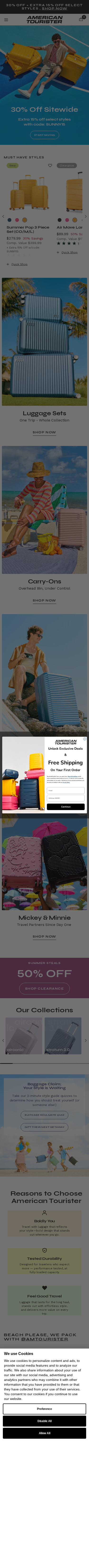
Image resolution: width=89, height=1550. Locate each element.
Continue (65, 806)
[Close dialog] (84, 739)
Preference (44, 1409)
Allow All (44, 1433)
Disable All (44, 1421)
